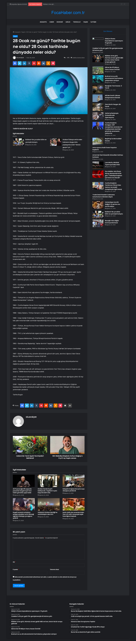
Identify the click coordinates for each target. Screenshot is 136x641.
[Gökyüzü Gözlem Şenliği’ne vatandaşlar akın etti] (49, 504)
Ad (14, 562)
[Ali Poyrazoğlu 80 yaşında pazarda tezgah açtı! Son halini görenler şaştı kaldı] (24, 481)
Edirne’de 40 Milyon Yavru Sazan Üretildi (112, 68)
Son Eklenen (107, 31)
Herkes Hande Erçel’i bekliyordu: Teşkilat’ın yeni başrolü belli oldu (47, 491)
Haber (51, 22)
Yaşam (85, 22)
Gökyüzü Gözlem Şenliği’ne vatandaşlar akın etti (47, 513)
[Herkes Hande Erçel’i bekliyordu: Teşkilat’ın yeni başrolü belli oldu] (49, 481)
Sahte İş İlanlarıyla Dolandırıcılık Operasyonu (111, 115)
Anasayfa (43, 22)
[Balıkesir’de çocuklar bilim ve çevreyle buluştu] (18, 142)
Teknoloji (76, 22)
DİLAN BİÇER (20, 57)
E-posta (16, 569)
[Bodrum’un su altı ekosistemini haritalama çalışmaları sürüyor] (97, 79)
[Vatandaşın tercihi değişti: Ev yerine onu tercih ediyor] (97, 205)
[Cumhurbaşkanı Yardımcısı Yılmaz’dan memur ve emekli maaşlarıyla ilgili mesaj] (97, 186)
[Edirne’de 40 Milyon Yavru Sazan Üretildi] (97, 70)
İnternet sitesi (54, 569)
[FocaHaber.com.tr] (68, 12)
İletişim (93, 22)
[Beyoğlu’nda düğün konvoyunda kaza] (97, 223)
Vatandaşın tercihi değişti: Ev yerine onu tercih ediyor (112, 204)
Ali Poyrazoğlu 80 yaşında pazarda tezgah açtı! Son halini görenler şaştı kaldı (22, 491)
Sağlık (68, 22)
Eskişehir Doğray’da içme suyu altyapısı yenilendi (74, 490)
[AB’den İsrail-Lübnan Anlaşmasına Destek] (97, 98)
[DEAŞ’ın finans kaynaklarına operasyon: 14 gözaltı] (97, 41)
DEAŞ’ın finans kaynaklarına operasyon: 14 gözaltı (114, 41)
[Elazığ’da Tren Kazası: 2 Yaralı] (97, 89)
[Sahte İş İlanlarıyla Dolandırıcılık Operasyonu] (97, 116)
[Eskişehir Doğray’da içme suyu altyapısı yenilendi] (74, 481)
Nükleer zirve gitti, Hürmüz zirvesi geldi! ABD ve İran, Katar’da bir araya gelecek (67, 4)
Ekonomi (60, 22)
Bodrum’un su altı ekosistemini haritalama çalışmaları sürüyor (114, 78)
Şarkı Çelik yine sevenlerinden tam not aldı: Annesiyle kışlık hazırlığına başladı (73, 514)
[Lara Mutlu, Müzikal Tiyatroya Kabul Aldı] (97, 165)
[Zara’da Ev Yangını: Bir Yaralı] (97, 107)
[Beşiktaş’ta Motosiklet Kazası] (97, 141)
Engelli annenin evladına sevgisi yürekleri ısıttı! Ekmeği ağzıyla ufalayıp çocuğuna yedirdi (23, 515)
